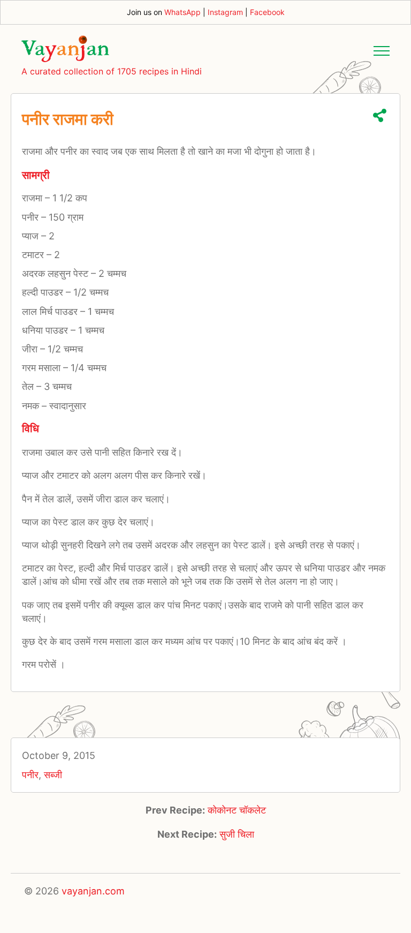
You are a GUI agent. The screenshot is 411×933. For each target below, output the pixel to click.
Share (379, 115)
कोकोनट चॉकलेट (237, 810)
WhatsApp (182, 12)
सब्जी (53, 774)
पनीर (30, 774)
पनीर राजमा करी (67, 119)
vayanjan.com (93, 891)
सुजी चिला (236, 834)
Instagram (225, 12)
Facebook (267, 12)
